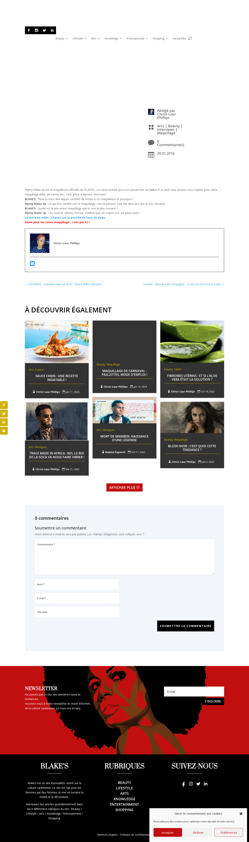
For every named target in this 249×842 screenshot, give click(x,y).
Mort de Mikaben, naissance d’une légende (124, 438)
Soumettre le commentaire (185, 626)
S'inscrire (213, 701)
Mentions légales (107, 834)
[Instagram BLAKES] (191, 785)
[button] (241, 814)
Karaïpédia (179, 38)
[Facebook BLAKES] (183, 785)
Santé (177, 369)
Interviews (165, 129)
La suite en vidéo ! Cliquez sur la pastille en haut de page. (65, 217)
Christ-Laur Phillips (166, 116)
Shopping (158, 38)
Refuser (198, 833)
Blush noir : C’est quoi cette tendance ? (192, 448)
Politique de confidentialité (136, 834)
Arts (93, 38)
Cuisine (39, 369)
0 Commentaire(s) (170, 143)
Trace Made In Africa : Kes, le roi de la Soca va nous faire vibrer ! (56, 455)
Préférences (228, 833)
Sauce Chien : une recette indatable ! (56, 378)
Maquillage (166, 133)
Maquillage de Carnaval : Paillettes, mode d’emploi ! (124, 373)
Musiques (109, 430)
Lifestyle (78, 38)
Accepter (168, 833)
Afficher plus (122, 487)
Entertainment (136, 38)
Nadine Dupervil (115, 452)
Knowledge (111, 38)
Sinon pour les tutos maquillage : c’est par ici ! (57, 222)
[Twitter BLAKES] (198, 785)
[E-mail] (32, 264)
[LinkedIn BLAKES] (206, 785)
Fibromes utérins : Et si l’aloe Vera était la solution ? (192, 378)
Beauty (59, 38)
